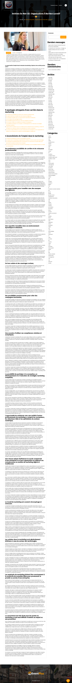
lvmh (49, 220)
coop (49, 161)
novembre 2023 (51, 127)
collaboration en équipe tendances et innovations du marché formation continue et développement (23, 55)
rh (48, 235)
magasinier (50, 222)
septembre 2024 (51, 112)
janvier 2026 (50, 88)
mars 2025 (50, 103)
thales (49, 249)
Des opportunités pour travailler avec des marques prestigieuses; (18, 116)
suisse (49, 243)
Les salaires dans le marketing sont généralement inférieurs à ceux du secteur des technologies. (25, 140)
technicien (50, 246)
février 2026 (50, 86)
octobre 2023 (50, 128)
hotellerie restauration (52, 198)
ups (49, 260)
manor (49, 223)
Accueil (21, 19)
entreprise (37, 56)
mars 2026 (50, 85)
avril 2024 (50, 119)
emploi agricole (51, 170)
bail (49, 148)
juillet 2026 (50, 78)
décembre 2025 (51, 89)
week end (50, 261)
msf (49, 228)
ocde (49, 229)
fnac (49, 185)
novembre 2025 (51, 91)
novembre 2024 (51, 109)
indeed (49, 202)
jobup (49, 210)
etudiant (50, 181)
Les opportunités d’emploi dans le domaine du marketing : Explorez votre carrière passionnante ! (25, 66)
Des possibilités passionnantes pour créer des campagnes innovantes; (19, 120)
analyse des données (10, 54)
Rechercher (51, 33)
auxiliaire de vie (51, 142)
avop (49, 146)
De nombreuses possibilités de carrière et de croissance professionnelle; (20, 114)
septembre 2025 (51, 94)
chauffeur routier (51, 158)
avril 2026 (50, 83)
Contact (60, 5)
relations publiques (13, 60)
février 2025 (50, 104)
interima (50, 205)
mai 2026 (50, 82)
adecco (49, 137)
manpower (50, 225)
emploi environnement (52, 173)
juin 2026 (50, 80)
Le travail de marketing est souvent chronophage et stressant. (18, 138)
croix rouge (50, 166)
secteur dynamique (31, 60)
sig (48, 240)
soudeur (50, 241)
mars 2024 (50, 121)
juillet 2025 (50, 97)
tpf (49, 250)
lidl (49, 214)
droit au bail (50, 169)
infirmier (50, 204)
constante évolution (21, 56)
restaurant (50, 234)
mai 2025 (50, 100)
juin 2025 (50, 98)
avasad (49, 143)
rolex (49, 237)
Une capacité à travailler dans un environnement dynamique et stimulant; (20, 117)
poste (49, 232)
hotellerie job (51, 196)
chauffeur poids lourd (52, 157)
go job (49, 192)
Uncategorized (19, 52)
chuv (49, 160)
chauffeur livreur (51, 155)
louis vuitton (50, 219)
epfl (49, 178)
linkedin (50, 216)
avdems (49, 145)
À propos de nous (54, 5)
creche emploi (51, 163)
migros (49, 226)
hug (49, 199)
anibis (49, 140)
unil (49, 258)
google (49, 193)
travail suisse (50, 255)
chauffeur (50, 154)
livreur (49, 217)
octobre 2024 (50, 110)
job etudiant (50, 207)
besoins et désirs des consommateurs (21, 54)
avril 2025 (50, 101)
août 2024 (50, 113)
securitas (50, 238)
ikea (49, 201)
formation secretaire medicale (54, 188)
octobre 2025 (50, 92)
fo (48, 187)
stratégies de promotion (16, 61)
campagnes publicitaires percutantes (34, 54)
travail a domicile (51, 254)
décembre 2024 (51, 107)
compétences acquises (13, 56)
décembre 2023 (51, 125)
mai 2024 (50, 118)
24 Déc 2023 (8, 52)
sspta (14, 52)
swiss (49, 244)
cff (48, 152)
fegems (49, 184)
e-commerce (27, 56)
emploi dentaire (51, 172)
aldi (49, 139)
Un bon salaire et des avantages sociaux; (14, 119)
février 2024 (50, 122)
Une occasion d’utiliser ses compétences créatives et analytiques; (19, 122)
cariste (49, 151)
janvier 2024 (50, 124)
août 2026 (50, 77)
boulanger (50, 149)
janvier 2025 (50, 106)
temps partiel (51, 247)
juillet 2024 (50, 115)
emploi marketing (32, 56)
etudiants (50, 182)
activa (49, 136)
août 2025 (50, 95)
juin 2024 (50, 116)
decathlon (50, 167)
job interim (50, 208)
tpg (49, 252)
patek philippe (51, 231)
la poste (50, 211)
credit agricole (51, 164)
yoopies (49, 263)
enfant (49, 176)
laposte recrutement (52, 213)
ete (49, 179)
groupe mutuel (51, 195)
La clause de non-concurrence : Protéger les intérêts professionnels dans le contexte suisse (57, 50)
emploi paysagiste (51, 175)
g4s (49, 190)
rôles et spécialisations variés (22, 60)
